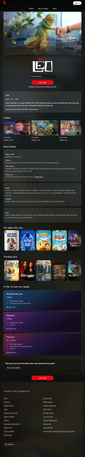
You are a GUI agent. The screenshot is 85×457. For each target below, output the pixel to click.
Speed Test (8, 427)
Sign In (77, 3)
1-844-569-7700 (23, 391)
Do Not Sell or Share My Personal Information (59, 431)
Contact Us (47, 424)
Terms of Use (48, 416)
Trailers (31, 8)
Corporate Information (11, 424)
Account (7, 402)
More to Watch (43, 8)
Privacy (6, 420)
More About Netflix (13, 368)
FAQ (5, 398)
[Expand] (71, 50)
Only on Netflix (9, 431)
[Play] (8, 50)
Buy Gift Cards (48, 413)
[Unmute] (14, 50)
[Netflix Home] (12, 3)
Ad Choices (8, 435)
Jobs (5, 409)
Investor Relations (49, 405)
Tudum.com (39, 177)
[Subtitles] (76, 50)
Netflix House (47, 402)
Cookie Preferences (50, 420)
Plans (55, 8)
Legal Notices (48, 427)
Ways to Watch (9, 416)
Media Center (9, 405)
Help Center (47, 398)
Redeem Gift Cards (10, 413)
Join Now (42, 82)
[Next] (80, 130)
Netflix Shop (47, 409)
